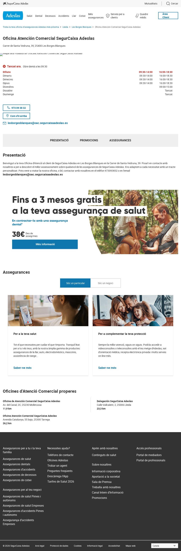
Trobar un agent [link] (57, 466)
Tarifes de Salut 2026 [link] (60, 481)
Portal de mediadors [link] (149, 455)
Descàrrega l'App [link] (57, 476)
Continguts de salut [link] (104, 455)
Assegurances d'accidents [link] (19, 469)
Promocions (89, 140)
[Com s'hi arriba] (90, 54)
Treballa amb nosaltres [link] (106, 487)
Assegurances (120, 140)
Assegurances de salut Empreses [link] (23, 505)
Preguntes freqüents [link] (59, 471)
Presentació (59, 140)
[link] (15, 3)
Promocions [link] (99, 498)
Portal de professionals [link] (150, 460)
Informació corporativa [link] (106, 471)
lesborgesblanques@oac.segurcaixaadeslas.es (38, 123)
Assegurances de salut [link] (17, 459)
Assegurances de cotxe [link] (17, 480)
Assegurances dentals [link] (16, 464)
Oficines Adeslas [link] (57, 460)
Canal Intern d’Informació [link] (107, 492)
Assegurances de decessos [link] (19, 475)
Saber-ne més (22, 368)
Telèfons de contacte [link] (60, 455)
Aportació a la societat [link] (106, 476)
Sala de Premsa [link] (102, 482)
